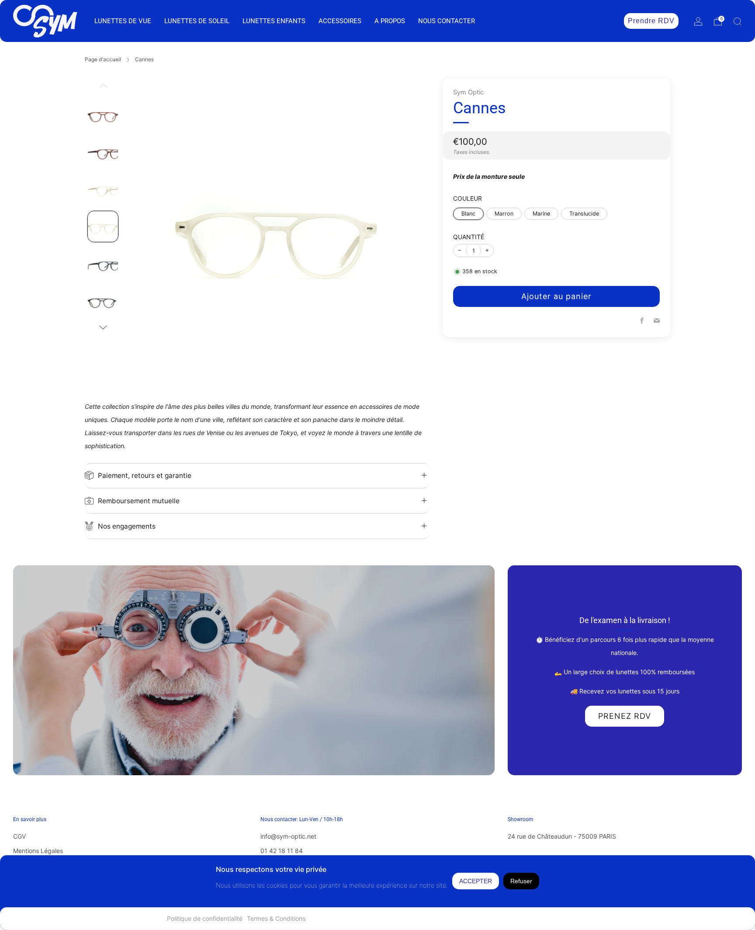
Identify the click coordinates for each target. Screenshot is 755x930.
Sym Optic (468, 92)
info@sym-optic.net (288, 836)
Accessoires (340, 21)
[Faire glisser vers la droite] (103, 327)
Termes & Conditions (276, 918)
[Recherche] (737, 21)
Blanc (468, 213)
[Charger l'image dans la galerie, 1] (102, 114)
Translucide (584, 213)
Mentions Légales (38, 850)
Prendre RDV (651, 20)
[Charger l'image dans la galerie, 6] (102, 301)
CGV (19, 836)
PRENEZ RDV (624, 716)
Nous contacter (446, 21)
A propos (389, 21)
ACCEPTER (475, 881)
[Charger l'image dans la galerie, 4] (102, 226)
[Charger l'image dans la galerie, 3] (102, 189)
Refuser (521, 881)
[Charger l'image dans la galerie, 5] (102, 263)
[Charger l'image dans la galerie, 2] (102, 151)
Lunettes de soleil (196, 21)
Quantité (468, 236)
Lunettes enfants (273, 21)
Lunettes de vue (122, 21)
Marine (541, 213)
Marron (504, 213)
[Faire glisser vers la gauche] (103, 89)
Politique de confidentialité (204, 918)
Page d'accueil (103, 59)
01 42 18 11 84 (281, 850)
